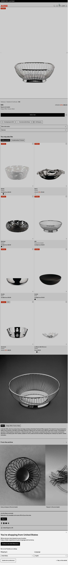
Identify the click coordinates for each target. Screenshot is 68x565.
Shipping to (4, 552)
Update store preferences (8, 560)
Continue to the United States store (10, 543)
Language (37, 552)
